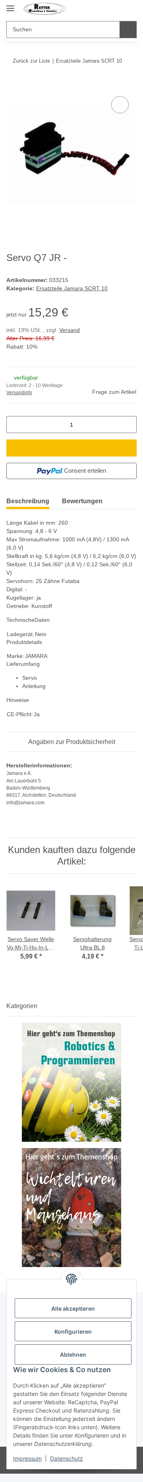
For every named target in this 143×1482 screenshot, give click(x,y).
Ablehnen (73, 1354)
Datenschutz (66, 1458)
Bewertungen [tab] (82, 501)
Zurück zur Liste (31, 61)
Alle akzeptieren (73, 1308)
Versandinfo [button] (19, 392)
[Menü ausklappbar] (10, 5)
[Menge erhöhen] (127, 424)
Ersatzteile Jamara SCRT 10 (72, 288)
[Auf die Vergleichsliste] (120, 104)
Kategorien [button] (21, 1006)
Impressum (27, 1458)
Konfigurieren (73, 1331)
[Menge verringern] (15, 424)
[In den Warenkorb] (12, 85)
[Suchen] (128, 29)
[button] (116, 9)
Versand (69, 330)
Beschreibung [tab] (27, 501)
